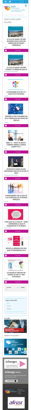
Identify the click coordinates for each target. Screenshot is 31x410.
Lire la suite (17, 50)
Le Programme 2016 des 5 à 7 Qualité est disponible (16, 93)
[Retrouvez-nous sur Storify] (25, 352)
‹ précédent (8, 287)
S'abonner (10, 381)
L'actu (8, 303)
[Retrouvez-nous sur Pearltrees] (22, 349)
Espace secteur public (19, 15)
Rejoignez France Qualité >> (12, 335)
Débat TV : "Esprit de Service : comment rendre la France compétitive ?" (16, 145)
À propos (20, 393)
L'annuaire (9, 309)
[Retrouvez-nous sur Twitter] (13, 349)
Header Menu (10, 2)
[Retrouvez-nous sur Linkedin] (22, 352)
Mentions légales (21, 390)
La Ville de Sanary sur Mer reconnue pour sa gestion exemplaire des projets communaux (16, 42)
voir (23, 364)
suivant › (23, 287)
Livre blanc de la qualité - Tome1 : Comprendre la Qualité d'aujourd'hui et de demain (16, 224)
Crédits (19, 392)
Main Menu (5, 2)
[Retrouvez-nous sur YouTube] (7, 349)
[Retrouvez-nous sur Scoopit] (25, 349)
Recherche (25, 2)
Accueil (11, 15)
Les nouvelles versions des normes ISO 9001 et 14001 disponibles (16, 275)
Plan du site (20, 389)
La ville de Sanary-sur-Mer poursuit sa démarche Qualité (16, 69)
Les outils (9, 306)
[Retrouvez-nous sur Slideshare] (19, 349)
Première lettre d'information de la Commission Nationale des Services (16, 118)
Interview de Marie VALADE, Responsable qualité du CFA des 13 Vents (16, 171)
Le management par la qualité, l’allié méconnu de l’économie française (16, 198)
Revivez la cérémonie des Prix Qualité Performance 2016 (16, 249)
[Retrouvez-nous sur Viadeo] (16, 352)
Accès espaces (16, 1)
